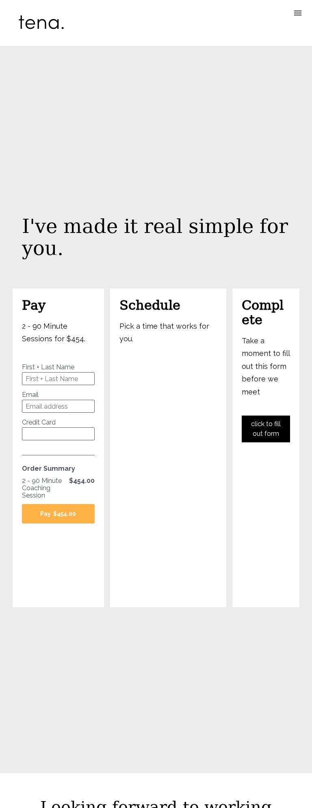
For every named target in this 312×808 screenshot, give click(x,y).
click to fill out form (266, 428)
